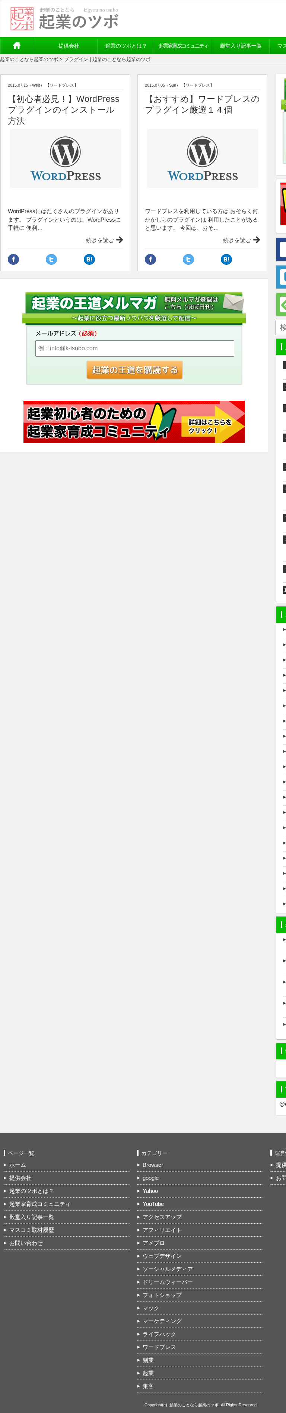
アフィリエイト (162, 1230)
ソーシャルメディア (168, 1269)
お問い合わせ (26, 1243)
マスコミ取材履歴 (31, 1230)
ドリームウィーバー (168, 1282)
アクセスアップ (162, 1217)
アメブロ (154, 1243)
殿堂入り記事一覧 (241, 46)
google (151, 1178)
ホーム (20, 45)
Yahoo (150, 1191)
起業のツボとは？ (126, 46)
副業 (148, 1360)
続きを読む (100, 240)
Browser (153, 1165)
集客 (148, 1386)
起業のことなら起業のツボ (29, 59)
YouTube (153, 1204)
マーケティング (162, 1321)
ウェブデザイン (162, 1256)
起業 (148, 1373)
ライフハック (159, 1334)
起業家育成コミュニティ (183, 46)
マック (151, 1308)
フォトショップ (162, 1295)
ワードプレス (159, 1347)
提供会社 (68, 46)
